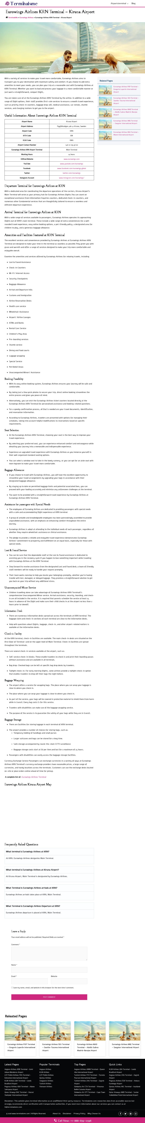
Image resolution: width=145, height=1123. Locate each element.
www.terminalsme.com (21, 1113)
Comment (15, 944)
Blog (133, 3)
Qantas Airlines (45, 1078)
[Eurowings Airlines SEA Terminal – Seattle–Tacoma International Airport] (105, 101)
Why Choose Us (94, 1113)
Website (54, 976)
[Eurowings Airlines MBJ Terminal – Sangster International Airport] (105, 124)
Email (14, 976)
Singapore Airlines (46, 1081)
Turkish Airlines (45, 1083)
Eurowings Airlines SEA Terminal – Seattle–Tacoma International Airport (126, 100)
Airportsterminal (118, 3)
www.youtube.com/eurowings (71, 164)
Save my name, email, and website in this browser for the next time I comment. (43, 988)
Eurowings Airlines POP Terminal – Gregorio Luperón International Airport (126, 89)
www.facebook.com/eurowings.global (71, 168)
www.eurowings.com (72, 159)
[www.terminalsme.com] (21, 3)
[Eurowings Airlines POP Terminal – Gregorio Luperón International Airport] (105, 90)
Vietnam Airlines (45, 1086)
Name (14, 965)
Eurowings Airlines (26, 17)
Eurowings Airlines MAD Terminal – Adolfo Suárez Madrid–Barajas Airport (126, 112)
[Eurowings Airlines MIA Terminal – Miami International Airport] (105, 135)
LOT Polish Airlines (46, 1075)
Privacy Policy (79, 1113)
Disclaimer (67, 1113)
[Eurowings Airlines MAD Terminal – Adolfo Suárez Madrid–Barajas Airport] (105, 112)
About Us (56, 1113)
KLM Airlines (44, 1072)
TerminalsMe (13, 17)
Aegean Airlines (45, 1069)
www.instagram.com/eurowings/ (71, 178)
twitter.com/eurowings (71, 173)
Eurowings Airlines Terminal (34, 777)
